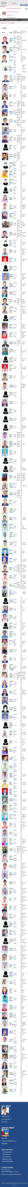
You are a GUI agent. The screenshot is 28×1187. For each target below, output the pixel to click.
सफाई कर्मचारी (15, 874)
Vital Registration (7, 1152)
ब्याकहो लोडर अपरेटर (15, 866)
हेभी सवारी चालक (15, 891)
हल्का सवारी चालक (15, 908)
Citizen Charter (6, 1156)
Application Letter (7, 1159)
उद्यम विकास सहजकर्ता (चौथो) (15, 767)
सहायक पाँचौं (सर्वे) (15, 577)
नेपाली (18, 3)
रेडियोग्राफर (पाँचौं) (15, 708)
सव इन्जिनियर (15, 593)
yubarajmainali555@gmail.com (9, 1141)
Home (2, 23)
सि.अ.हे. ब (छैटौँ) (15, 182)
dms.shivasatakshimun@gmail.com (13, 1174)
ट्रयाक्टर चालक (15, 966)
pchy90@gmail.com (6, 1119)
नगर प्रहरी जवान (15, 825)
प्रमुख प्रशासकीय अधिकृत (15, 40)
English (14, 3)
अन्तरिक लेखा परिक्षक (15, 112)
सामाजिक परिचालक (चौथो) (15, 775)
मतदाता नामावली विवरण (7, 1161)
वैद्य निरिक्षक (15, 198)
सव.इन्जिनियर (15, 518)
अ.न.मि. (15, 402)
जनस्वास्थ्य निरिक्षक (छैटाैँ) (15, 165)
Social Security (6, 1154)
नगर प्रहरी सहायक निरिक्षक (15, 1057)
